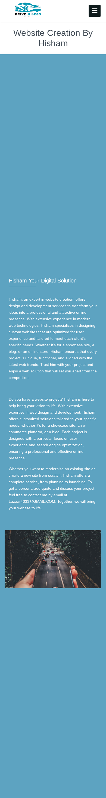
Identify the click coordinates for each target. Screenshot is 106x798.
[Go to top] (97, 789)
